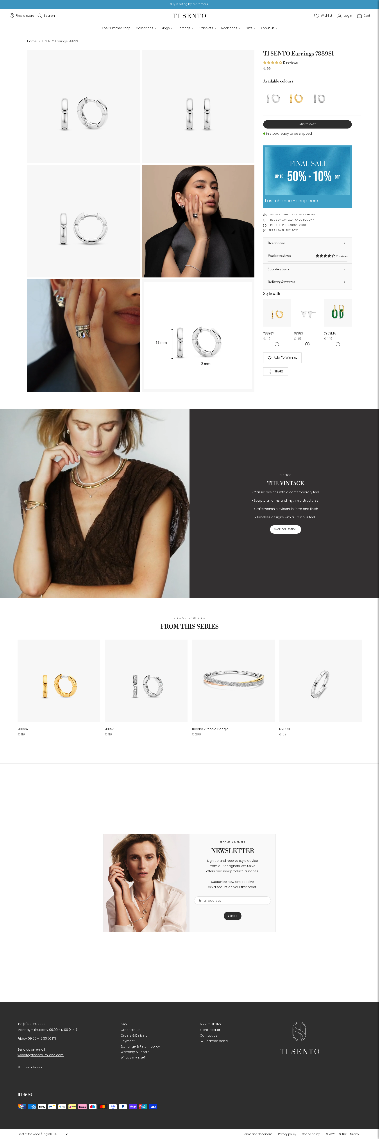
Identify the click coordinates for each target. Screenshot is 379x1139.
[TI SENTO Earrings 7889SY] (296, 97)
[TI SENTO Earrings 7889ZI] (319, 97)
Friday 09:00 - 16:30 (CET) (37, 1038)
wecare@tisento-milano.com (41, 1055)
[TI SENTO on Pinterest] (25, 1095)
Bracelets (205, 28)
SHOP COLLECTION (285, 529)
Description (277, 243)
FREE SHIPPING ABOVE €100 (287, 225)
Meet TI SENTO (210, 1024)
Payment (128, 1041)
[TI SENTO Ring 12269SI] (320, 681)
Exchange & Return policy (140, 1046)
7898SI (299, 333)
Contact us (208, 1035)
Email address (207, 894)
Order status (130, 1030)
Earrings (184, 28)
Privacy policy (287, 1134)
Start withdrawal (30, 1067)
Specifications (278, 269)
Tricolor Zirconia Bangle (210, 729)
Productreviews (307, 256)
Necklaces (229, 28)
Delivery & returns (281, 282)
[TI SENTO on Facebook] (20, 1095)
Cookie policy (311, 1134)
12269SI (284, 729)
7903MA (330, 333)
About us (268, 28)
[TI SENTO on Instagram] (30, 1095)
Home (32, 41)
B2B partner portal (214, 1041)
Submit (232, 915)
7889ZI (109, 729)
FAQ (124, 1024)
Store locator (210, 1030)
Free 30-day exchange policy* (291, 220)
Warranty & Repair (135, 1052)
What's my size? (133, 1057)
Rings (165, 28)
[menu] (43, 1134)
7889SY (268, 333)
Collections (144, 28)
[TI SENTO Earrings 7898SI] (308, 313)
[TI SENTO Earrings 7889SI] (273, 97)
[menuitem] (259, 1134)
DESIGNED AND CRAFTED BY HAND (292, 214)
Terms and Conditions (257, 1134)
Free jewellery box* (283, 230)
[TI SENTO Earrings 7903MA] (338, 313)
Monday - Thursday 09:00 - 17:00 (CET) (47, 1030)
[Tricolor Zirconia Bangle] (233, 681)
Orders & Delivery (134, 1035)
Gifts (248, 28)
